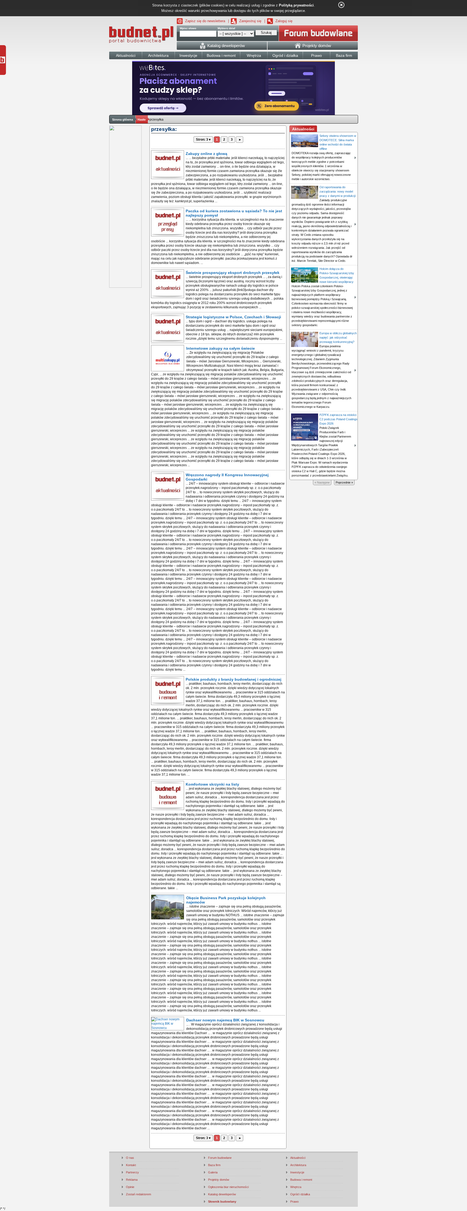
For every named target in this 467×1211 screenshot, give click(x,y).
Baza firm (214, 1165)
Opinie (130, 1187)
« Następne (322, 482)
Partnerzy (132, 1172)
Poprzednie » (344, 482)
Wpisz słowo (188, 28)
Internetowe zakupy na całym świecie (220, 348)
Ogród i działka (300, 1194)
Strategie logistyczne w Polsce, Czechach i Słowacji (233, 317)
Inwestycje (297, 1172)
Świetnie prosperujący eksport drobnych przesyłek (232, 272)
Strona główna (122, 119)
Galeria (213, 1172)
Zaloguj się (283, 21)
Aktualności (297, 1157)
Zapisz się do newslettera (205, 21)
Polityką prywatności (296, 5)
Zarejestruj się (250, 21)
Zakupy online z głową (206, 153)
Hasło (142, 119)
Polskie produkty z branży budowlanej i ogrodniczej (233, 679)
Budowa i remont (301, 1179)
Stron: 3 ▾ (203, 139)
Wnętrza (295, 1187)
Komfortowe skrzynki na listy (212, 784)
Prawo (294, 1201)
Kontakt (131, 1165)
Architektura (298, 1165)
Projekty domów (218, 1179)
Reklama (132, 1179)
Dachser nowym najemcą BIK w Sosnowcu (225, 1020)
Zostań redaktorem (138, 1194)
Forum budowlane (220, 1157)
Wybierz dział (226, 28)
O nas (130, 1157)
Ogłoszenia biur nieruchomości (228, 1187)
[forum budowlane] (318, 33)
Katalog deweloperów (222, 1194)
